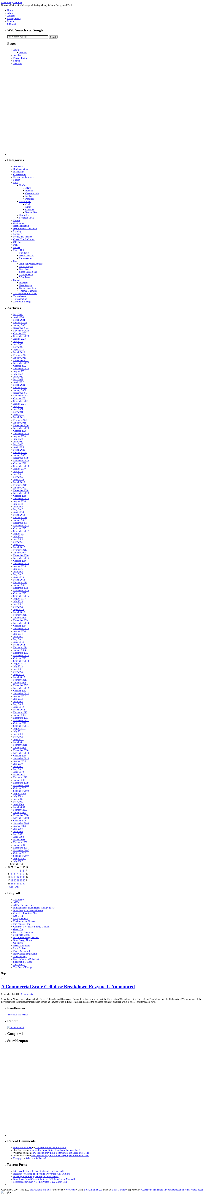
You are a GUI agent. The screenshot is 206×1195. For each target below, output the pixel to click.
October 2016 (19, 560)
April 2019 (18, 479)
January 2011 (19, 747)
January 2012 (19, 715)
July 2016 (18, 569)
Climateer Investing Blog (25, 913)
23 (24, 880)
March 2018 (19, 514)
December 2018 (21, 490)
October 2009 (19, 788)
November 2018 (21, 493)
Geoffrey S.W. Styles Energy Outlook (31, 926)
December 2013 (21, 652)
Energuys (17, 1158)
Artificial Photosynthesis (31, 263)
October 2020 (19, 431)
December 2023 (21, 328)
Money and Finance (22, 236)
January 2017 (19, 552)
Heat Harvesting (21, 226)
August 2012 (19, 696)
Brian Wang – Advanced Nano (28, 910)
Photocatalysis (26, 266)
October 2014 (19, 625)
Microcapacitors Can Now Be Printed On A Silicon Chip (40, 1182)
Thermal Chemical (28, 291)
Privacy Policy (14, 18)
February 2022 (20, 387)
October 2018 (19, 495)
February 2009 (20, 809)
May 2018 (18, 509)
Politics (16, 247)
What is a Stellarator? (36, 1158)
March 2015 (19, 612)
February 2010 (20, 777)
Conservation (19, 174)
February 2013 (20, 680)
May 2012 (18, 704)
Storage (17, 280)
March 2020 (19, 449)
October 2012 (19, 690)
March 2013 (19, 677)
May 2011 (18, 736)
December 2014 (21, 620)
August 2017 (19, 533)
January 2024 (19, 325)
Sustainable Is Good (22, 962)
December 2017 (21, 523)
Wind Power (25, 277)
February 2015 (20, 615)
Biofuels (23, 185)
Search (10, 21)
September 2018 (21, 498)
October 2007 (19, 853)
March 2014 (19, 644)
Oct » (17, 886)
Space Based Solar (28, 272)
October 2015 (19, 593)
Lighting (17, 231)
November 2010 (21, 753)
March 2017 (19, 547)
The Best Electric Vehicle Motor (50, 1147)
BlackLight (18, 171)
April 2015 (18, 609)
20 (15, 880)
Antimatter (18, 166)
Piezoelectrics (25, 258)
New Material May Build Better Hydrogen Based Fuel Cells (60, 1153)
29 (21, 883)
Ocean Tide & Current (24, 239)
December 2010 (21, 750)
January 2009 (19, 812)
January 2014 (19, 650)
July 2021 (18, 406)
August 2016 (19, 566)
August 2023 (19, 338)
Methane (29, 196)
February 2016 (20, 582)
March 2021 (19, 417)
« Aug (10, 886)
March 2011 (19, 742)
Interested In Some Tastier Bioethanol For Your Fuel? (55, 1150)
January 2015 (19, 617)
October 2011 (19, 723)
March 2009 (19, 807)
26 (12, 883)
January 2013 (19, 682)
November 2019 (21, 460)
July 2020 (18, 439)
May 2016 (18, 574)
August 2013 (19, 663)
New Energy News (22, 940)
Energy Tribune (20, 918)
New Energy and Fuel (11, 2)
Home (10, 10)
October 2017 (19, 528)
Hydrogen (24, 215)
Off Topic (18, 242)
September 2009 (21, 791)
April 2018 (18, 512)
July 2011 (17, 731)
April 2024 (18, 317)
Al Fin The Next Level (24, 905)
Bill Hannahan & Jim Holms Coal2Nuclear (33, 907)
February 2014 (20, 647)
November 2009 (21, 785)
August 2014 (19, 631)
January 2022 (19, 390)
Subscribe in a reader (18, 1014)
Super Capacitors (27, 288)
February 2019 (20, 485)
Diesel (28, 207)
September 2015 (21, 596)
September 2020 (21, 433)
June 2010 (18, 766)
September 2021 (21, 401)
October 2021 (19, 398)
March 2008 (19, 839)
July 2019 (18, 471)
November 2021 (21, 395)
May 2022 (18, 379)
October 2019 (19, 463)
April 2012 (18, 707)
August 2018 (19, 501)
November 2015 (21, 590)
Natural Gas (31, 212)
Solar (15, 261)
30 (24, 883)
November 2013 (21, 655)
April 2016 (18, 577)
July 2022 (18, 374)
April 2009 (18, 804)
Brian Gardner (119, 1189)
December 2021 (21, 393)
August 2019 (19, 468)
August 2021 (19, 403)
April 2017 (18, 544)
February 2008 (20, 842)
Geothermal (18, 223)
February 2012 (20, 712)
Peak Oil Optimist (21, 945)
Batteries (23, 282)
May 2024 (18, 314)
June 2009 (18, 799)
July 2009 (18, 796)
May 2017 (18, 542)
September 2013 (21, 661)
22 (21, 880)
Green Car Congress (23, 932)
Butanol (29, 190)
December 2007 (21, 847)
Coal (27, 204)
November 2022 (21, 363)
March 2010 (19, 774)
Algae (28, 188)
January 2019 (19, 487)
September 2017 (21, 531)
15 (21, 877)
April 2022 (18, 382)
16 (24, 877)
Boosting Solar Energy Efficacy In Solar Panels (36, 1176)
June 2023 (18, 344)
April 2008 (18, 837)
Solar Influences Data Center (27, 959)
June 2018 (18, 506)
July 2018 (18, 504)
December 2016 (21, 555)
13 (15, 877)
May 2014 (18, 639)
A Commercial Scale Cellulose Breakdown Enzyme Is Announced (68, 986)
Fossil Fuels (25, 201)
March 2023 (19, 352)
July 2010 (18, 763)
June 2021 (18, 409)
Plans (15, 244)
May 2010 (18, 769)
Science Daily (20, 956)
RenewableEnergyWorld (25, 953)
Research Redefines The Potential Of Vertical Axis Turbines (41, 1173)
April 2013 (18, 674)
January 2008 (19, 845)
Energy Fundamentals (23, 177)
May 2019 (18, 477)
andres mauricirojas (22, 1147)
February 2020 (20, 452)
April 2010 (18, 772)
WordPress (70, 1189)
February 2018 (20, 517)
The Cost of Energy (22, 967)
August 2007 (19, 858)
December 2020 (21, 425)
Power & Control (21, 951)
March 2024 (19, 320)
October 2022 (19, 366)
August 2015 (19, 598)
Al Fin (16, 902)
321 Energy (18, 899)
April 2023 (18, 349)
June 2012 (18, 701)
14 (18, 877)
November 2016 (21, 558)
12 (12, 877)
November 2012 (21, 688)
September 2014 (21, 628)
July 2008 (18, 828)
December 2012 (21, 685)
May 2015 (18, 606)
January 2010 (19, 780)
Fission (16, 180)
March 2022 (19, 384)
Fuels (15, 182)
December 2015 (21, 588)
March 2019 (19, 482)
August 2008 (19, 826)
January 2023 (19, 357)
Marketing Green (21, 934)
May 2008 (18, 834)
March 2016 (19, 579)
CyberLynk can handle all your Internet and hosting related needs (172, 1189)
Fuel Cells (24, 253)
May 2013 (18, 671)
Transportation (20, 299)
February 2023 (20, 355)
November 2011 (21, 720)
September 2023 (21, 336)
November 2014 (21, 623)
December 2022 (21, 360)
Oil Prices (18, 943)
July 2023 (18, 341)
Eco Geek (18, 916)
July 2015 (18, 601)
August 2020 (19, 436)
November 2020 (21, 428)
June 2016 (18, 571)
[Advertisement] (19, 110)
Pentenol (29, 198)
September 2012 (21, 693)
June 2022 (18, 376)
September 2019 (21, 466)
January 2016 (19, 585)
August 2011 (19, 728)
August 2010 (19, 761)
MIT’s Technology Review (26, 937)
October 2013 (19, 658)
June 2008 (18, 831)
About (10, 13)
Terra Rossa (19, 964)
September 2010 (21, 758)
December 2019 (21, 458)
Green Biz (18, 929)
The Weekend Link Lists (25, 293)
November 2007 (21, 850)
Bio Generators (20, 169)
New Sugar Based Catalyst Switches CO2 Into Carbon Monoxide (44, 1179)
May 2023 (18, 347)
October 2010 (19, 755)
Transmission (19, 296)
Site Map (11, 24)
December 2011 (20, 717)
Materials (17, 234)
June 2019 (18, 474)
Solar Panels (25, 269)
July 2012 (18, 699)
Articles (11, 15)
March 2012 (19, 709)
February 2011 (20, 745)
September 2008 (21, 823)
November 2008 (21, 818)
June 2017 (18, 539)
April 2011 (18, 739)
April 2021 (18, 414)
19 (12, 880)
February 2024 (20, 322)
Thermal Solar (26, 274)
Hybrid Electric (26, 255)
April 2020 (18, 447)
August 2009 (19, 793)
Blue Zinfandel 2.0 (93, 1189)
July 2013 (18, 666)
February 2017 (20, 550)
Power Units (19, 250)
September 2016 (21, 563)
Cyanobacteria (32, 193)
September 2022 (21, 368)
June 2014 (18, 636)
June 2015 (18, 604)
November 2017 (21, 525)
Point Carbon (19, 948)
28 (18, 883)
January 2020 (19, 455)
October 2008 (19, 820)
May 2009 (18, 801)
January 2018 (19, 520)
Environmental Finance (24, 921)
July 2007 (18, 861)
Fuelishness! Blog (21, 924)
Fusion (16, 220)
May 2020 (18, 444)
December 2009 (21, 782)
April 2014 (18, 642)
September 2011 (21, 726)
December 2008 (21, 815)
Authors (23, 52)
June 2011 (18, 734)
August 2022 (19, 371)
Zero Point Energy (22, 301)
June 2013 (18, 669)
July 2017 (18, 536)
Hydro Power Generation (25, 228)
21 (18, 880)
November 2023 (21, 330)
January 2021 (19, 422)
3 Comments (27, 994)
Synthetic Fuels (26, 217)
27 (15, 883)
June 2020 (18, 441)
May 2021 (18, 412)
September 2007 (21, 856)
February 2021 (20, 420)
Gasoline (29, 209)
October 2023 (19, 333)
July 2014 (18, 634)
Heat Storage (25, 285)
